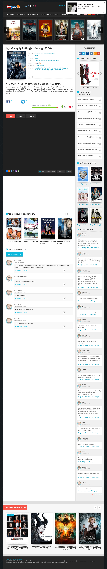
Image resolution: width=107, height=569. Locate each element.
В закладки (64, 5)
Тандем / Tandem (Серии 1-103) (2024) (90, 446)
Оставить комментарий (14, 254)
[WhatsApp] (18, 171)
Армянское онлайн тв (49, 14)
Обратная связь (17, 559)
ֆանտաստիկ (54, 60)
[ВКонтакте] (7, 171)
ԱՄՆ (36, 58)
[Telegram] (31, 6)
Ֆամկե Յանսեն (40, 69)
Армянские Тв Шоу (68, 14)
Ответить (19, 270)
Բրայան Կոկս (58, 69)
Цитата (26, 270)
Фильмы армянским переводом (45, 53)
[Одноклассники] (9, 171)
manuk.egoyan (22, 276)
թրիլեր (46, 60)
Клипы (79, 14)
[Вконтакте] (26, 6)
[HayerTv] (13, 6)
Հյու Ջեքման (39, 68)
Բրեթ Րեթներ (39, 65)
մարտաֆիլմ (39, 60)
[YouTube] (36, 6)
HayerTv (8, 559)
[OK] (33, 6)
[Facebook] (28, 6)
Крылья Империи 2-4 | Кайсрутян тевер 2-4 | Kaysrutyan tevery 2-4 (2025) (90, 330)
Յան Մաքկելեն (63, 68)
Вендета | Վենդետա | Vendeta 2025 (90, 247)
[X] (14, 171)
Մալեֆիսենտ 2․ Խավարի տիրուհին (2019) (90, 462)
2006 (36, 55)
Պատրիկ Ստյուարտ (51, 68)
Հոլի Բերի (49, 69)
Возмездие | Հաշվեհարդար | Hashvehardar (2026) (90, 301)
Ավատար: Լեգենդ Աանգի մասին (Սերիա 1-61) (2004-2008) (90, 287)
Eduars (20, 260)
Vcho (19, 304)
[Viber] (16, 171)
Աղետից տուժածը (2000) (88, 265)
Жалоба (61, 171)
